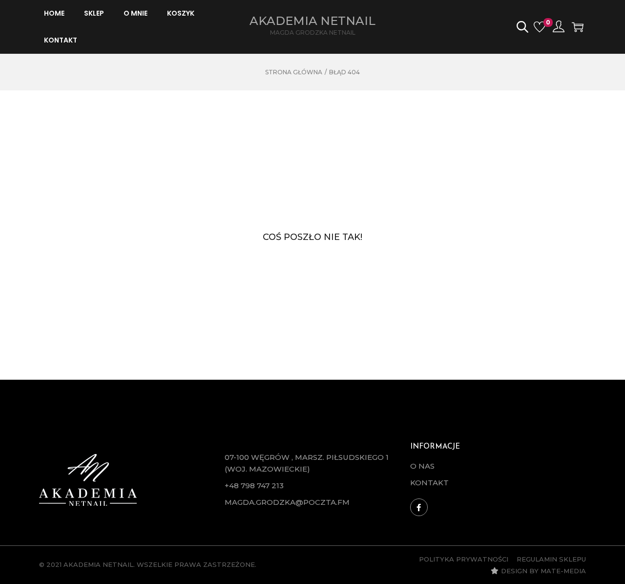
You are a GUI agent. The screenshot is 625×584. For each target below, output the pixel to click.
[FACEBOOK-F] (419, 507)
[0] (539, 27)
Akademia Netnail (312, 21)
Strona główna (293, 72)
